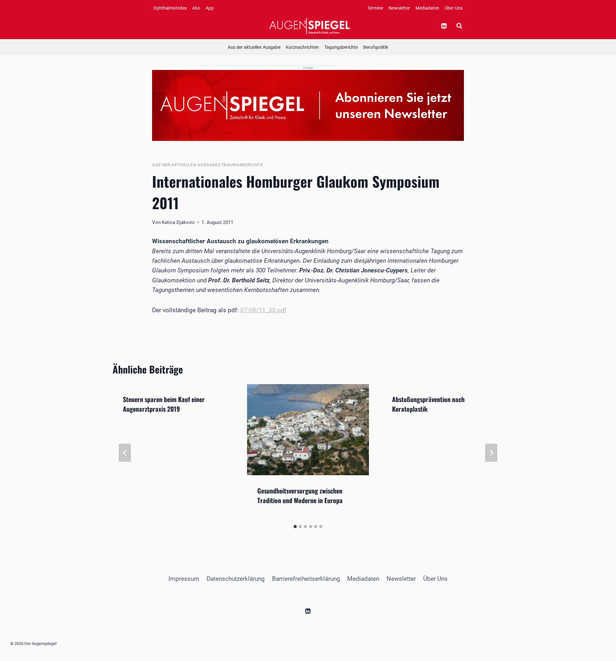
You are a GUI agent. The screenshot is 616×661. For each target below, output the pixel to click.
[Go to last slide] (125, 452)
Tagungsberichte (341, 47)
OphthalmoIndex (170, 8)
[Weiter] (491, 452)
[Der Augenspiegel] (310, 25)
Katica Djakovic (178, 222)
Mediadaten (427, 8)
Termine (375, 8)
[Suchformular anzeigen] (459, 26)
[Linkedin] (444, 26)
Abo (196, 8)
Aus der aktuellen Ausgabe (254, 47)
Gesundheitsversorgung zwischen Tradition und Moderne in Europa (300, 495)
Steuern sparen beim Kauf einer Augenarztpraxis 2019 (164, 404)
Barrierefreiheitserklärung (306, 578)
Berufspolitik (375, 47)
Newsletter (399, 8)
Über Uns (454, 8)
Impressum (183, 578)
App (210, 8)
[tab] (295, 526)
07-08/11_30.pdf (263, 310)
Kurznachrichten (302, 47)
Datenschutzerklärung (236, 578)
